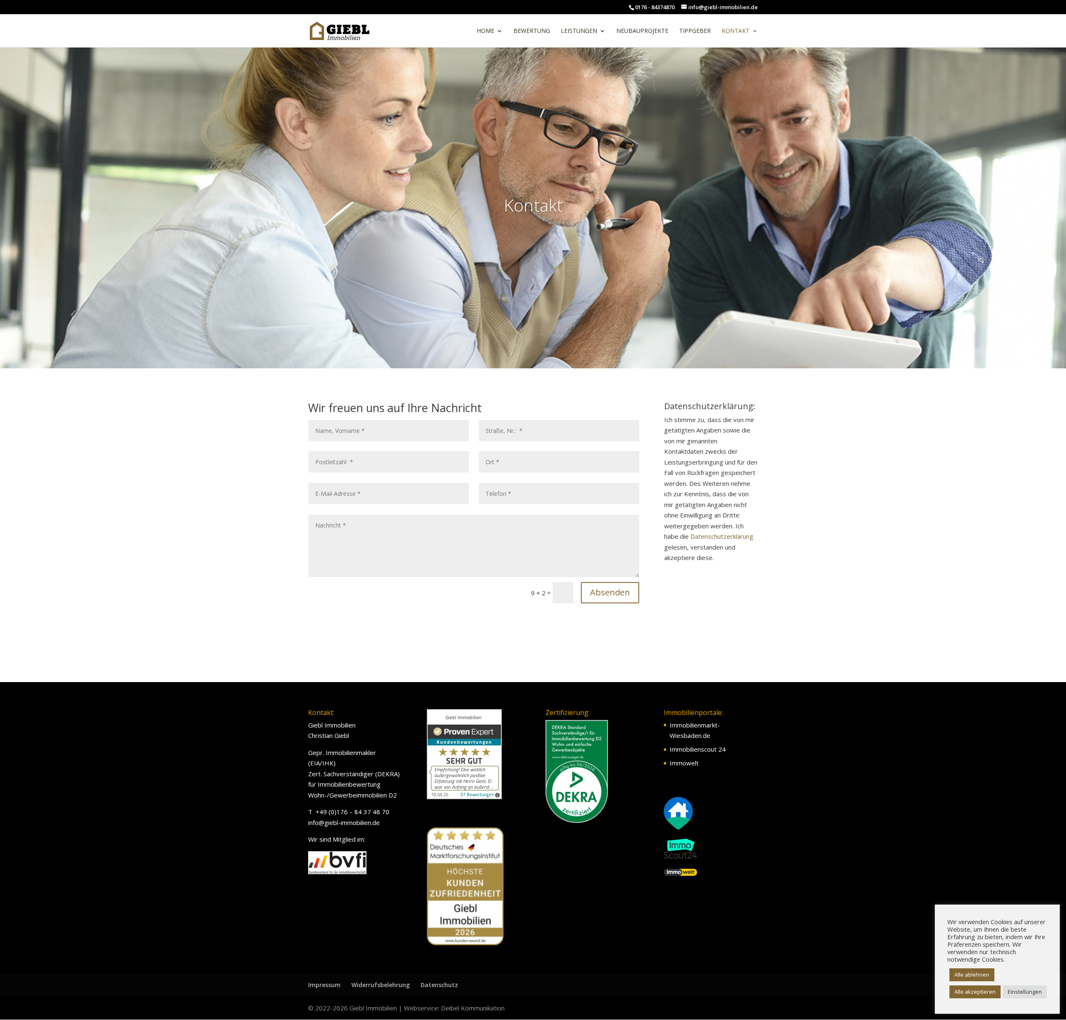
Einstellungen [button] (1025, 991)
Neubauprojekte (642, 31)
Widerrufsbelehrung (380, 985)
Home (485, 31)
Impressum (324, 985)
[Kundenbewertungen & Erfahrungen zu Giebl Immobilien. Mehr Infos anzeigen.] (464, 796)
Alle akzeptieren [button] (975, 991)
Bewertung (531, 31)
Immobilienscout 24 (698, 749)
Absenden (610, 592)
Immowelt (684, 763)
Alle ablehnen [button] (971, 974)
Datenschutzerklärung (721, 536)
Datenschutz (439, 985)
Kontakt (736, 31)
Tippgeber (695, 31)
